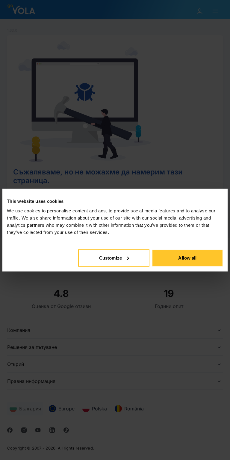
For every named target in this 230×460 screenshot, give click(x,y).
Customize (110, 257)
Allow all (187, 257)
